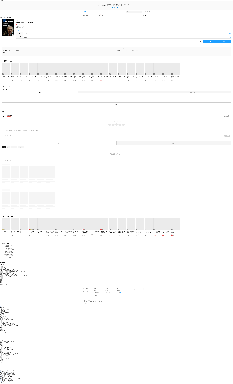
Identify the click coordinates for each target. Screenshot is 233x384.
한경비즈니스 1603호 (5, 77)
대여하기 (1, 363)
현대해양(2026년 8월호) (59, 232)
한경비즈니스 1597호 (59, 77)
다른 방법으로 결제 (3, 313)
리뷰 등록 (227, 135)
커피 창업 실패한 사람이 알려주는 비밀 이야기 (166, 232)
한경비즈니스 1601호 (23, 77)
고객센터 (86, 288)
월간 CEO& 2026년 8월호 (68, 232)
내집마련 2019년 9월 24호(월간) (139, 232)
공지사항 (86, 291)
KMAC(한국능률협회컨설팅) (132, 234)
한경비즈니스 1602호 (14, 77)
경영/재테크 (21, 20)
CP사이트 (95, 293)
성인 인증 (2, 277)
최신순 (3, 147)
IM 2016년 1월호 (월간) (174, 232)
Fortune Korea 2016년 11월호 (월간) (157, 232)
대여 (210, 41)
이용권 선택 (2, 331)
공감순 (8, 147)
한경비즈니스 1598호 (50, 77)
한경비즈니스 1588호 (139, 77)
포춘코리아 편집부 (156, 234)
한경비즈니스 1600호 (32, 77)
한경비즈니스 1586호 (157, 77)
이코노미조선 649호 (15, 232)
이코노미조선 (13, 234)
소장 (224, 41)
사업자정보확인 (100, 301)
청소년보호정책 (95, 301)
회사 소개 (118, 290)
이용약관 (84, 301)
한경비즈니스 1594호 (86, 77)
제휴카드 (95, 290)
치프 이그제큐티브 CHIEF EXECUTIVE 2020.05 (131, 232)
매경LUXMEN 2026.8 (41, 232)
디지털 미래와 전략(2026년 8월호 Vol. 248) (50, 232)
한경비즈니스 (4, 78)
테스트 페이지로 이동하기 (116, 7)
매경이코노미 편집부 (6, 234)
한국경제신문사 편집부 (113, 234)
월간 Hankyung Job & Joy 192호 (121, 232)
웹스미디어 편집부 (174, 234)
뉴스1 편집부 (93, 232)
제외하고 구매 (2, 281)
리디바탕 (95, 295)
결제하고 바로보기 (3, 341)
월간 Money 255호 (76, 232)
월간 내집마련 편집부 (140, 234)
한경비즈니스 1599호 (41, 77)
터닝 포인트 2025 (95, 231)
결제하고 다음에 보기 (11, 341)
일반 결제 (7, 342)
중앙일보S (30, 234)
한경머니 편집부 (76, 234)
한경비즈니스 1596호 (68, 77)
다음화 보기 (2, 369)
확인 (1, 326)
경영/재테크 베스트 (5, 243)
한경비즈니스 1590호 (121, 77)
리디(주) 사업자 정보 (86, 300)
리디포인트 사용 (3, 340)
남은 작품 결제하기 (3, 319)
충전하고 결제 (2, 342)
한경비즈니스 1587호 (148, 77)
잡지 (17, 20)
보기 (1, 359)
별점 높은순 (14, 147)
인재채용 (118, 292)
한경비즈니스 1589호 (130, 77)
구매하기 (5, 363)
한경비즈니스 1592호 (104, 77)
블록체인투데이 (85, 234)
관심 (19, 30)
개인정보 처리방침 (89, 301)
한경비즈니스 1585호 (166, 77)
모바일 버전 (2, 382)
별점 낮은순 (21, 147)
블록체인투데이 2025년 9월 (86, 232)
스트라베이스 (48, 234)
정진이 (101, 234)
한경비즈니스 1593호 (95, 77)
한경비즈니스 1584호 (175, 77)
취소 (1, 279)
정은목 (163, 234)
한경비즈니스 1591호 (112, 77)
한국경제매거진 (19, 26)
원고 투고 (107, 290)
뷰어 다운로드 (96, 292)
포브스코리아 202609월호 (32, 232)
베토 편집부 (57, 234)
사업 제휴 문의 (107, 292)
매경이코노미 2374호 (6, 232)
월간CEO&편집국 (67, 234)
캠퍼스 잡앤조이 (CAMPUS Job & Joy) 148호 (148, 232)
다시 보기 (6, 369)
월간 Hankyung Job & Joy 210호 (112, 232)
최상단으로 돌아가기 (7, 284)
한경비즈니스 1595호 (77, 77)
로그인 (147, 11)
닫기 (3, 359)
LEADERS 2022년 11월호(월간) (104, 232)
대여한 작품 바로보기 (11, 319)
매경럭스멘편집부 (40, 234)
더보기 (229, 61)
